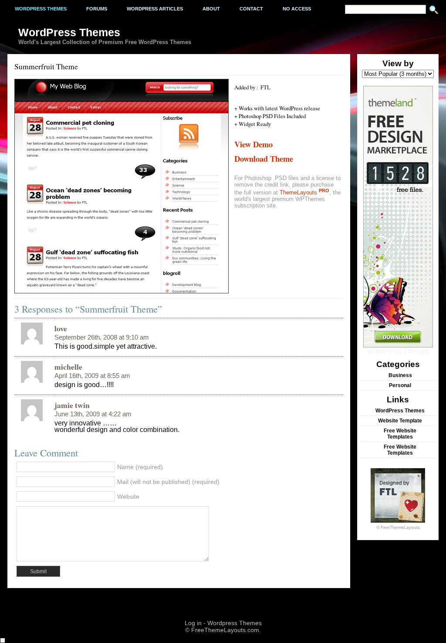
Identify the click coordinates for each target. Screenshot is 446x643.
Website (128, 496)
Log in (193, 622)
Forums (96, 8)
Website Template (400, 421)
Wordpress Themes (41, 8)
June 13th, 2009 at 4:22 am (93, 414)
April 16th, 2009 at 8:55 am (92, 375)
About (211, 8)
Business (400, 375)
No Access (297, 8)
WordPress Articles (155, 8)
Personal (400, 385)
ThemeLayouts (304, 192)
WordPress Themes (398, 351)
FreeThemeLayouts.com (225, 629)
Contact (251, 8)
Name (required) (140, 466)
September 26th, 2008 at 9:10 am (101, 337)
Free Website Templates (400, 434)
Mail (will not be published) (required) (168, 481)
